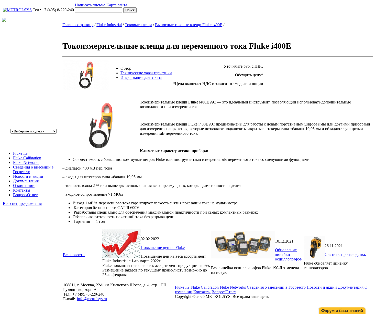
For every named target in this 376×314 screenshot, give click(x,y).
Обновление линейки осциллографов (288, 254)
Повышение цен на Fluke (163, 247)
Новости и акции (28, 176)
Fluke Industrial (109, 25)
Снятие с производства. (345, 254)
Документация (26, 181)
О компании (24, 185)
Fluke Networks (26, 162)
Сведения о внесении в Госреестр (276, 287)
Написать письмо (90, 5)
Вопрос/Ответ (25, 195)
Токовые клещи (138, 25)
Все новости (74, 255)
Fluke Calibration (27, 158)
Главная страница (77, 25)
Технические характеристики (146, 73)
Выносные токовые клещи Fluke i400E (188, 25)
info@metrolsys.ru (92, 299)
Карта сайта (116, 5)
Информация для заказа (141, 77)
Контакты (21, 190)
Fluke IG (20, 153)
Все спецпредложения (22, 203)
